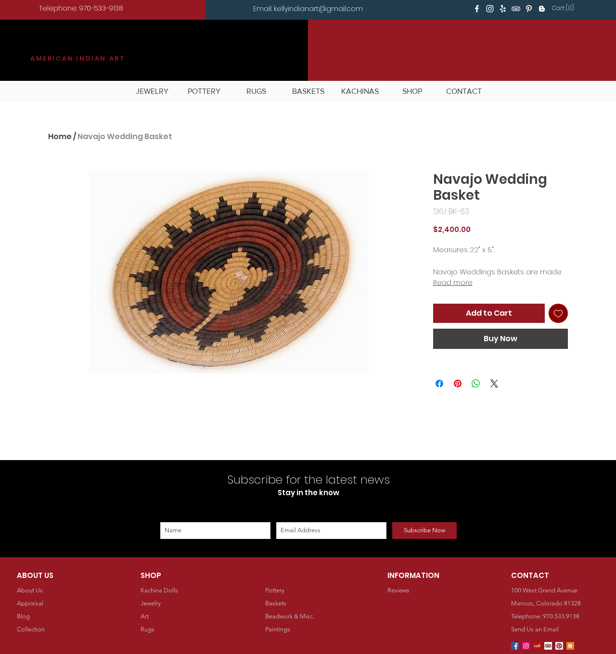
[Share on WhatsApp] (476, 383)
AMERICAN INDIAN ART (77, 58)
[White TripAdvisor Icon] (516, 8)
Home (60, 136)
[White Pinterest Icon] (529, 8)
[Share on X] (494, 383)
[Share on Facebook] (439, 383)
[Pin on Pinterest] (457, 383)
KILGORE (65, 46)
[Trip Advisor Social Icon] (548, 646)
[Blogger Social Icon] (570, 646)
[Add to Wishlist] (558, 313)
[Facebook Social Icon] (515, 646)
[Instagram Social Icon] (526, 646)
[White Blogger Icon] (542, 8)
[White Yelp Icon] (503, 8)
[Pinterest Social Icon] (559, 646)
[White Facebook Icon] (477, 8)
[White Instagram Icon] (490, 8)
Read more (453, 282)
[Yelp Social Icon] (537, 646)
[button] (564, 8)
